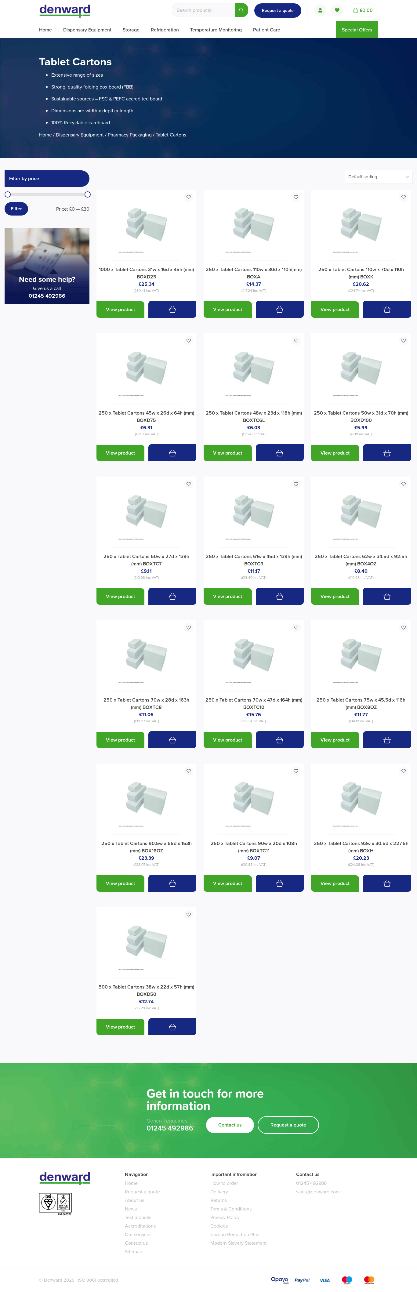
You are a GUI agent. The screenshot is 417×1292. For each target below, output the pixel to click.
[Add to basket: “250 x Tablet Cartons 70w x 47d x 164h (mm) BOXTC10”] (280, 739)
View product (120, 309)
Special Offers (357, 29)
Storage (131, 29)
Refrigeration (165, 29)
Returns (218, 1200)
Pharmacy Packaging (130, 134)
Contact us (230, 1124)
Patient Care (266, 29)
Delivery (219, 1191)
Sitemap (133, 1251)
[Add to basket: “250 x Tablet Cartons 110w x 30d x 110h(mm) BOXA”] (280, 309)
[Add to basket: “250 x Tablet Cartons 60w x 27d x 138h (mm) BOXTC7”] (172, 596)
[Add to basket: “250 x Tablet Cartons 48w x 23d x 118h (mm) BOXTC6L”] (280, 452)
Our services (138, 1234)
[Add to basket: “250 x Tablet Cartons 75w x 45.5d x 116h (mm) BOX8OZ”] (387, 739)
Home (45, 29)
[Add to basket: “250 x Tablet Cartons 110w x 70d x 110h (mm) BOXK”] (387, 309)
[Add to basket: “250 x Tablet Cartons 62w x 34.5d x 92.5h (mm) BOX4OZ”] (387, 596)
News (131, 1208)
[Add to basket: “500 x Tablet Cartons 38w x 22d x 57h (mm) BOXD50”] (172, 1026)
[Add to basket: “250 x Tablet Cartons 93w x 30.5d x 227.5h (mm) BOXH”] (387, 883)
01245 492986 (47, 295)
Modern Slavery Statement (238, 1242)
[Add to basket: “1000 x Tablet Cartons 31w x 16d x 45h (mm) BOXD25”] (172, 309)
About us (134, 1200)
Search (241, 10)
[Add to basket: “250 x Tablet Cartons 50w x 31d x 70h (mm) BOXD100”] (387, 452)
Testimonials (138, 1217)
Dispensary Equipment (87, 29)
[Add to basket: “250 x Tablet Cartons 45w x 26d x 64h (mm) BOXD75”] (172, 452)
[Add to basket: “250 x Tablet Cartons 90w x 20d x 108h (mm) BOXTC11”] (280, 883)
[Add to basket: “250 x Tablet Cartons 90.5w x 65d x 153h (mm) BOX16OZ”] (172, 883)
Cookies (219, 1225)
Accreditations (140, 1225)
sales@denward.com (318, 1191)
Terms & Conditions (231, 1208)
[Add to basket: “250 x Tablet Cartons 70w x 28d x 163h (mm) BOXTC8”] (172, 739)
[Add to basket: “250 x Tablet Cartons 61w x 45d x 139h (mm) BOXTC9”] (280, 596)
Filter (16, 208)
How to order (224, 1183)
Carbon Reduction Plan (234, 1234)
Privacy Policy (225, 1217)
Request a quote (278, 10)
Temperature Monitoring (216, 29)
